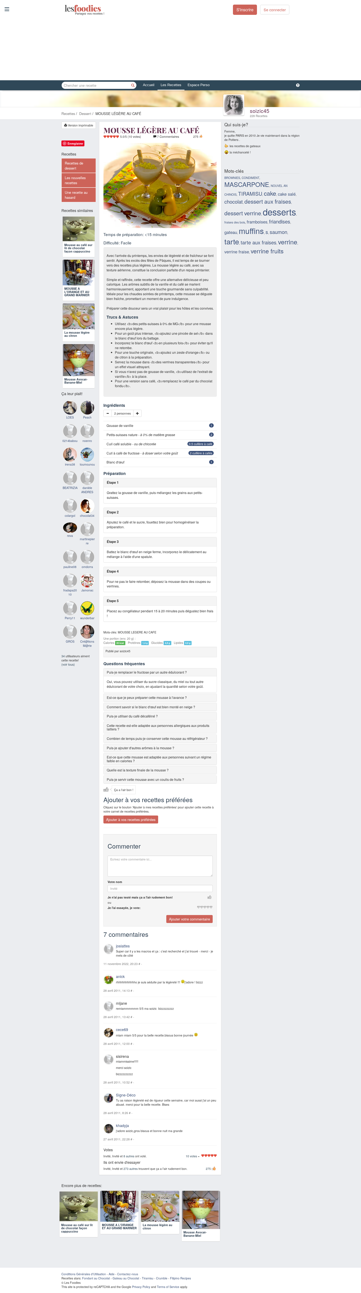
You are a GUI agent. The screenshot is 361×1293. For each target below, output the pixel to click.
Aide (111, 1274)
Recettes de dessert (74, 166)
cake (270, 193)
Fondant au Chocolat (96, 1278)
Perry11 (70, 618)
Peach (87, 417)
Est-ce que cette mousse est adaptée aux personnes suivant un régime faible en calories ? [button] (159, 759)
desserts (279, 211)
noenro (87, 441)
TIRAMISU (250, 193)
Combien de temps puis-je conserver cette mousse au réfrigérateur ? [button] (157, 738)
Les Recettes (171, 85)
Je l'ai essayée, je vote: (124, 908)
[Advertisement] (180, 48)
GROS (70, 641)
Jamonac (87, 590)
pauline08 (70, 567)
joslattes (123, 946)
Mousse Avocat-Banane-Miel (76, 380)
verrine (287, 241)
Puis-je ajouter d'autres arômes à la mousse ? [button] (140, 747)
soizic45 (259, 110)
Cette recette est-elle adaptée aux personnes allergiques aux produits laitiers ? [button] (158, 727)
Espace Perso (199, 85)
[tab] (160, 672)
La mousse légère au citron (77, 334)
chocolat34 (87, 515)
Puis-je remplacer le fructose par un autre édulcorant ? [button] (147, 672)
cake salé (287, 194)
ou (109, 903)
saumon (278, 231)
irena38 (70, 464)
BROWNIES (232, 178)
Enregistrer (75, 143)
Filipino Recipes (180, 1278)
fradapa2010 (70, 592)
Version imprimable (80, 125)
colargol (70, 515)
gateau (230, 232)
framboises (257, 222)
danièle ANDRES (87, 490)
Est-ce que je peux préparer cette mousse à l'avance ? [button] (147, 697)
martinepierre (87, 541)
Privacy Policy (141, 1287)
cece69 (122, 1029)
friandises (279, 221)
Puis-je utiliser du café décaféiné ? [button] (132, 716)
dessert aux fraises (267, 201)
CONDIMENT (250, 178)
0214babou (70, 441)
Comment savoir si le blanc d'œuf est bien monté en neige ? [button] (151, 707)
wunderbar (87, 618)
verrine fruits (267, 250)
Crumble (161, 1278)
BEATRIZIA (70, 488)
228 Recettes (258, 116)
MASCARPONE (246, 184)
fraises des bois (234, 222)
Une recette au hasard (76, 195)
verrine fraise (236, 252)
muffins (251, 230)
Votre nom (115, 882)
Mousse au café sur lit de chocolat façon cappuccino (78, 248)
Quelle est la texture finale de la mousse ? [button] (138, 770)
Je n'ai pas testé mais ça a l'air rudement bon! (140, 897)
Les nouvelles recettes (75, 180)
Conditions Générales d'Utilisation (83, 1274)
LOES (70, 417)
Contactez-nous (127, 1274)
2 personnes (122, 413)
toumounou (87, 464)
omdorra (87, 567)
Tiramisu (147, 1278)
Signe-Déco (126, 1095)
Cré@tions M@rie (87, 643)
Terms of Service (168, 1287)
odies (65, 8)
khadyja (122, 1125)
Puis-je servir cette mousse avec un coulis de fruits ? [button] (145, 779)
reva (70, 536)
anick (120, 976)
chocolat (233, 201)
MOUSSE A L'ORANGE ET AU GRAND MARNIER (76, 291)
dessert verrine (242, 213)
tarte (231, 241)
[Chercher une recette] (133, 85)
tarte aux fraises (258, 242)
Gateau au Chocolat (126, 1278)
